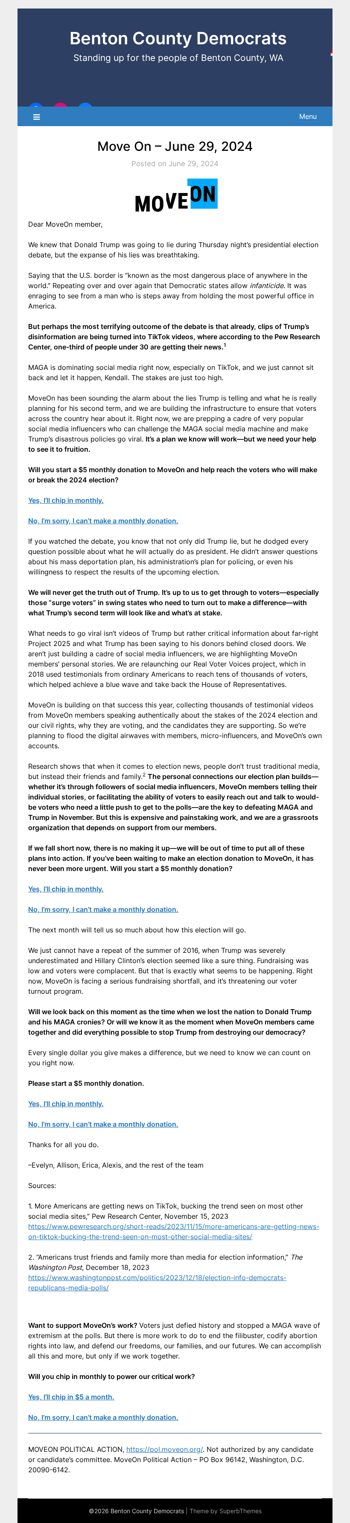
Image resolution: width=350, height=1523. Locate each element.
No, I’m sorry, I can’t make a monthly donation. (103, 520)
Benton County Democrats (178, 38)
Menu (308, 116)
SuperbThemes (240, 1510)
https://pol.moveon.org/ (164, 1449)
